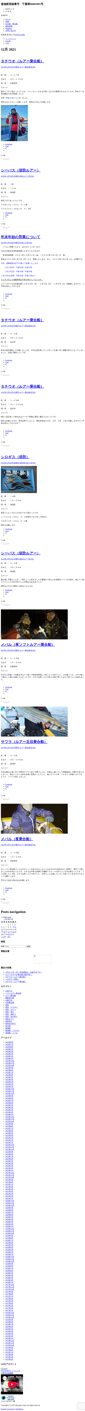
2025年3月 (9, 1082)
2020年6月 (9, 1215)
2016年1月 (9, 1338)
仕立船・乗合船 (11, 24)
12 (2, 929)
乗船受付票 (9, 998)
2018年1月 (9, 1282)
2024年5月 (9, 1105)
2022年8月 (9, 1154)
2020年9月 (9, 1208)
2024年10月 (9, 1093)
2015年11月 (9, 1343)
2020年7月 (9, 1212)
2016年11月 (9, 1315)
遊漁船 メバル (11, 1033)
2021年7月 (9, 1184)
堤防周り (8, 1021)
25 (15, 932)
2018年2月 (9, 1280)
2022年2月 (9, 1168)
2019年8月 (9, 1238)
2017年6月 (9, 1299)
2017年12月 (9, 1285)
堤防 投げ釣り (11, 1017)
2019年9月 (9, 1236)
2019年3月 (9, 1250)
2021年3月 (9, 1194)
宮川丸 (33, 67)
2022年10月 (9, 1149)
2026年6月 (9, 1047)
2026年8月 (9, 1042)
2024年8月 (9, 1098)
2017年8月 (9, 1294)
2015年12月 (9, 1341)
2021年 (8, 41)
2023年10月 (9, 1121)
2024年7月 (9, 1100)
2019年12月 (9, 1229)
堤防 (7, 1005)
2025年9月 (9, 1068)
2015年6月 (9, 1355)
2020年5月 (9, 1217)
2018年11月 (9, 1259)
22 (9, 932)
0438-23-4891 (20, 35)
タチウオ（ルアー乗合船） (22, 61)
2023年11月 (9, 1119)
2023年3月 (9, 1138)
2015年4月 (9, 1359)
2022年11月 (9, 1147)
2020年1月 (9, 1226)
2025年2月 (9, 1084)
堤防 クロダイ (11, 1007)
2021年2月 (9, 1196)
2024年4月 (9, 1107)
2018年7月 (9, 1268)
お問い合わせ (10, 31)
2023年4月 (9, 1135)
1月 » (9, 937)
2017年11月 (9, 1287)
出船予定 (8, 1000)
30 (11, 934)
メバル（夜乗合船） (17, 839)
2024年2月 (9, 1112)
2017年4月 (9, 1303)
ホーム (8, 19)
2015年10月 (9, 1345)
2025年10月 (9, 1065)
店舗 (7, 22)
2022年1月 (9, 1170)
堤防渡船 (8, 26)
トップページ (10, 39)
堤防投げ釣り (25, 463)
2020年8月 (9, 1210)
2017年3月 (9, 1306)
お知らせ (23, 243)
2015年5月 (9, 1357)
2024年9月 (9, 1096)
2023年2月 (9, 1140)
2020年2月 (9, 1224)
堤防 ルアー (10, 1010)
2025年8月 (9, 1070)
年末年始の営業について (20, 237)
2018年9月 (9, 1264)
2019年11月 (9, 1231)
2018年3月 (9, 1278)
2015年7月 (9, 1352)
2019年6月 (9, 1243)
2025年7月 (9, 1072)
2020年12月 (9, 1201)
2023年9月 (9, 1124)
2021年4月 (9, 1191)
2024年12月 (9, 1089)
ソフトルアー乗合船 (13, 993)
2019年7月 (9, 1240)
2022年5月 (9, 1161)
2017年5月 (9, 1301)
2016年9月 (9, 1320)
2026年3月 (9, 1054)
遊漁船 (8, 1028)
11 (15, 927)
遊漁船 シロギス (12, 1031)
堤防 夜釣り (10, 1014)
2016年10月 (9, 1317)
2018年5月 (9, 1273)
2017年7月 (9, 1296)
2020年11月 (9, 1203)
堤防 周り (9, 1012)
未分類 (8, 1026)
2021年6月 (9, 1187)
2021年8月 (9, 1182)
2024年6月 (9, 1103)
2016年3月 (9, 1334)
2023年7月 (9, 1128)
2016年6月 (9, 1327)
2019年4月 (9, 1247)
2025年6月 (9, 1075)
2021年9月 (9, 1180)
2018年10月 (9, 1261)
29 (9, 934)
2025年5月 (9, 1077)
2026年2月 (9, 1056)
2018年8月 (9, 1266)
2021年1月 (9, 1198)
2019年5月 (9, 1245)
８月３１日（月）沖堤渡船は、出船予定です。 (23, 972)
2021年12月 (9, 1173)
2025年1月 (9, 1086)
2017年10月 (9, 1289)
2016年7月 (9, 1324)
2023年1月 (9, 1142)
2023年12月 (9, 1117)
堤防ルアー (24, 176)
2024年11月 (9, 1091)
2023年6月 (9, 1131)
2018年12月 (9, 1257)
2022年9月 (9, 1152)
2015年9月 (9, 1348)
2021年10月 (9, 1177)
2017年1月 (9, 1310)
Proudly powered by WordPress (12, 1409)
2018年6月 (9, 1271)
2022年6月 (9, 1159)
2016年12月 (9, 1313)
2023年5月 (9, 1133)
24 (13, 932)
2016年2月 (9, 1336)
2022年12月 (9, 1145)
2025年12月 (9, 1061)
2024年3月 (9, 1110)
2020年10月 (9, 1205)
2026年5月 (9, 1049)
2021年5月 (9, 1189)
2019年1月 (9, 1254)
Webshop (8, 28)
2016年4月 (9, 1331)
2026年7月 (9, 1045)
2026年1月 (9, 1058)
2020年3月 (9, 1222)
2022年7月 (9, 1156)
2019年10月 (9, 1233)
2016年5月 (9, 1329)
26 (2, 934)
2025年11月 (9, 1063)
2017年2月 (9, 1308)
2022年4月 (9, 1163)
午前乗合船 (9, 1003)
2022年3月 (9, 1166)
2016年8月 (9, 1322)
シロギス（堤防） (15, 457)
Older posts (6, 917)
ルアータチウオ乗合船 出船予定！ (18, 975)
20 (4, 932)
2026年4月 (9, 1052)
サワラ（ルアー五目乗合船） (24, 742)
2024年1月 (9, 1114)
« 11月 (3, 937)
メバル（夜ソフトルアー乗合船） (28, 644)
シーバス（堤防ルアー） (20, 170)
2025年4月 (9, 1079)
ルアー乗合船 (25, 67)
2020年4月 (9, 1219)
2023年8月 (9, 1126)
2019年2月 (9, 1252)
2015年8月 (9, 1350)
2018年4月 (9, 1275)
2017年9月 (9, 1292)
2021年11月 (9, 1175)
